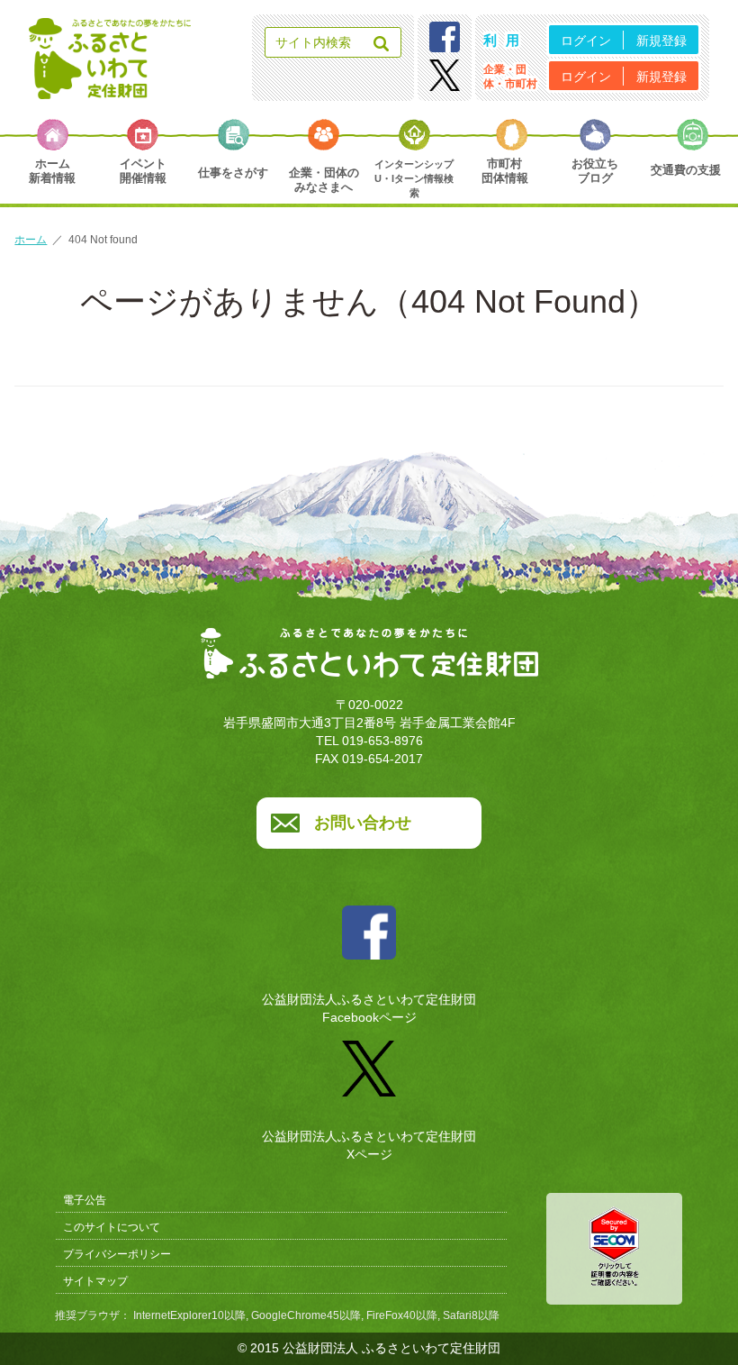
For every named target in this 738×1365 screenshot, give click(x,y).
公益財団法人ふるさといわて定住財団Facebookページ (369, 1008)
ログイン (586, 40)
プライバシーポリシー (117, 1254)
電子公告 (84, 1200)
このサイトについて (111, 1227)
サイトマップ (95, 1281)
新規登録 (661, 40)
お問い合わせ (362, 823)
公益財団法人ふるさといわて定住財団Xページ (369, 1144)
